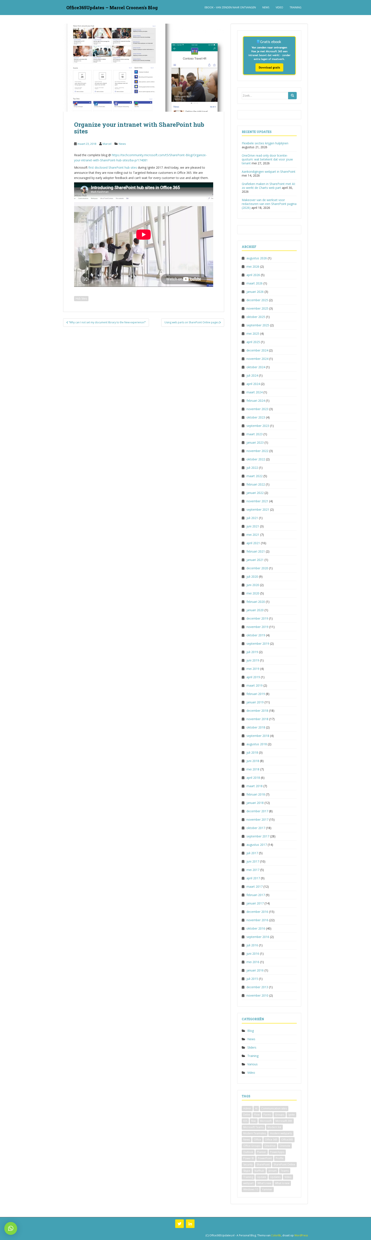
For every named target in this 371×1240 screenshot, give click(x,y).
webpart (248, 1183)
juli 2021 (252, 518)
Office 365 (271, 1139)
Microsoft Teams (253, 1127)
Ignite (291, 1114)
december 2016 (257, 912)
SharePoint (263, 1164)
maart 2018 (254, 786)
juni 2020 (252, 585)
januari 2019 (255, 702)
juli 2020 (252, 576)
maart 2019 (254, 685)
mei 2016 (252, 962)
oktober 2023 (255, 417)
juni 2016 (252, 953)
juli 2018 (252, 752)
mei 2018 (252, 769)
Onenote (285, 1146)
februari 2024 (255, 401)
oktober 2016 (255, 928)
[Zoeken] (292, 95)
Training (295, 7)
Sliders (251, 1047)
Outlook (248, 1152)
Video (279, 7)
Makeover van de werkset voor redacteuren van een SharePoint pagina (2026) (269, 204)
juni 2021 (252, 526)
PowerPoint (265, 1158)
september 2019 (257, 643)
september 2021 (257, 509)
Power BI (248, 1158)
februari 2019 (255, 694)
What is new (282, 1183)
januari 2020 (255, 610)
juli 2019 (252, 652)
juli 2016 (252, 945)
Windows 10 (250, 1189)
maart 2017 (254, 886)
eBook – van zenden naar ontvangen (230, 7)
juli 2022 (252, 468)
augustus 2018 (256, 744)
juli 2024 (252, 375)
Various (252, 1064)
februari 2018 (255, 794)
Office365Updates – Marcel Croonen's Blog (112, 7)
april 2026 (253, 275)
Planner (261, 1152)
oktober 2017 (255, 828)
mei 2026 (252, 266)
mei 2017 (252, 870)
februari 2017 (255, 895)
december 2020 (257, 568)
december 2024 (257, 350)
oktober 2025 (255, 317)
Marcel (107, 144)
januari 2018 (255, 803)
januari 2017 (255, 903)
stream (272, 1171)
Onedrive (270, 1146)
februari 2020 (255, 602)
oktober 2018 (255, 727)
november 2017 (257, 819)
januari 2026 (255, 292)
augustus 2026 (256, 258)
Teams (285, 1171)
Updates (275, 1177)
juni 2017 (252, 861)
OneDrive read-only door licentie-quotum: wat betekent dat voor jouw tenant (267, 159)
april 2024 (253, 384)
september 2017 (257, 836)
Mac (253, 1121)
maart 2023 (254, 434)
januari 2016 (255, 970)
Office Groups (251, 1146)
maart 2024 (254, 392)
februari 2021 (255, 551)
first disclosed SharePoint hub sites (112, 167)
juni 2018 (252, 761)
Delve (246, 1114)
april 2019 (253, 677)
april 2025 (253, 342)
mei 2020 (252, 593)
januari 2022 (255, 493)
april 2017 (253, 878)
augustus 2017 (256, 845)
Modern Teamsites (254, 1133)
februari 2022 (255, 484)
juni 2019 (252, 660)
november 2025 (257, 308)
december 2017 (257, 811)
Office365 (287, 1139)
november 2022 (257, 451)
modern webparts (281, 1133)
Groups (279, 1114)
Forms (267, 1114)
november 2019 (257, 627)
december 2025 (257, 300)
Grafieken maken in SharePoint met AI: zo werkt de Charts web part (268, 186)
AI (256, 1108)
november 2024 (257, 359)
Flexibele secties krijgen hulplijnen (265, 143)
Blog (250, 1031)
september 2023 (257, 426)
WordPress (301, 1235)
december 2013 (257, 987)
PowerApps (277, 1152)
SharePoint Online (284, 1164)
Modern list (274, 1127)
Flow (257, 1114)
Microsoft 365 (283, 1121)
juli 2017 (252, 853)
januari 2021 (255, 560)
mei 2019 (252, 669)
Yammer (267, 1189)
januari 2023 (255, 442)
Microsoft (266, 1121)
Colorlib (276, 1235)
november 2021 (257, 501)
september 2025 (257, 325)
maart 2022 (254, 476)
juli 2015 (252, 979)
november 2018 (257, 719)
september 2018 (257, 736)
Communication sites (274, 1108)
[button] (10, 1228)
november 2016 (257, 920)
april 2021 (253, 543)
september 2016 (257, 937)
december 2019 (257, 618)
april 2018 (253, 778)
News (265, 7)
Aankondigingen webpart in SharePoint (268, 172)
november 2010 (257, 995)
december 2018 (257, 711)
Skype (246, 1171)
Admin (247, 1108)
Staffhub (259, 1171)
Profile (280, 1158)
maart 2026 (254, 283)
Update (261, 1177)
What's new (264, 1183)
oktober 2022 (255, 459)
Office (257, 1139)
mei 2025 (252, 333)
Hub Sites (81, 298)
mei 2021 (252, 535)
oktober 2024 (255, 367)
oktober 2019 (255, 635)
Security (248, 1164)
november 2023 (257, 409)
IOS (245, 1121)
